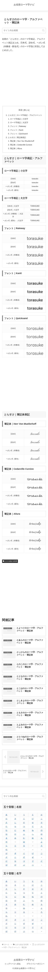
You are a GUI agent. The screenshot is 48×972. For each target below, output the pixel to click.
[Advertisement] (24, 79)
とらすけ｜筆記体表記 (17, 137)
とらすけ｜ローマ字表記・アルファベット (25, 115)
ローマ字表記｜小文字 (19, 119)
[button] (43, 30)
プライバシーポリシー (35, 964)
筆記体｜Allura (16, 148)
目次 (21, 110)
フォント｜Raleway (18, 126)
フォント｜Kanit (16, 130)
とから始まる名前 (11, 561)
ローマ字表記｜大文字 (19, 122)
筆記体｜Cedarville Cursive (21, 145)
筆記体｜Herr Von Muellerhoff (22, 141)
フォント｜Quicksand (19, 134)
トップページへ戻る (12, 964)
